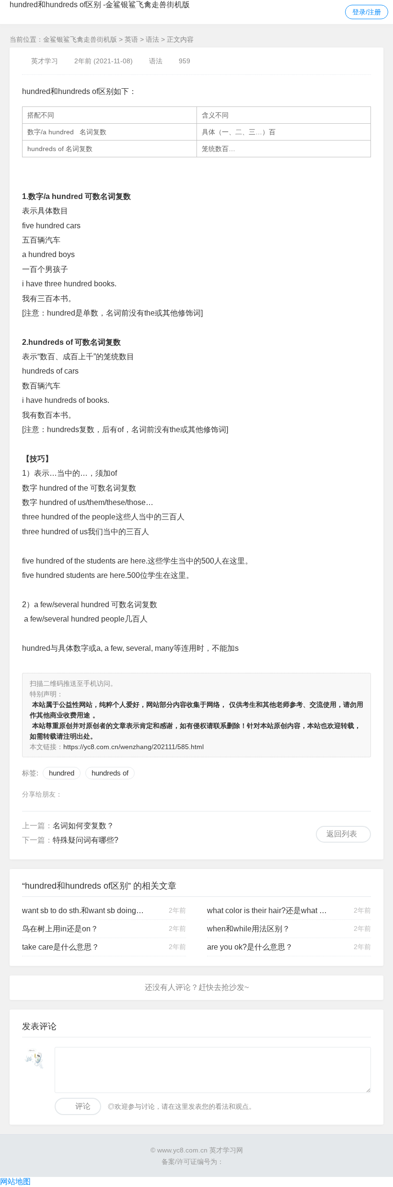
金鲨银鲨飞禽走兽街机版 (80, 39)
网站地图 (15, 1181)
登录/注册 (366, 12)
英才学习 (44, 61)
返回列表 (341, 834)
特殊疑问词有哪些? (85, 840)
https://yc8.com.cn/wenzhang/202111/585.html (133, 747)
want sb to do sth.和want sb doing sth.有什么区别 (83, 910)
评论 (83, 1106)
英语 (131, 39)
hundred (61, 773)
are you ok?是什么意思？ (250, 947)
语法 (152, 39)
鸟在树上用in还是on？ (60, 929)
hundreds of (110, 773)
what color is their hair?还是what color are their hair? (268, 910)
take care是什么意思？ (60, 947)
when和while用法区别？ (248, 929)
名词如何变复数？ (83, 826)
